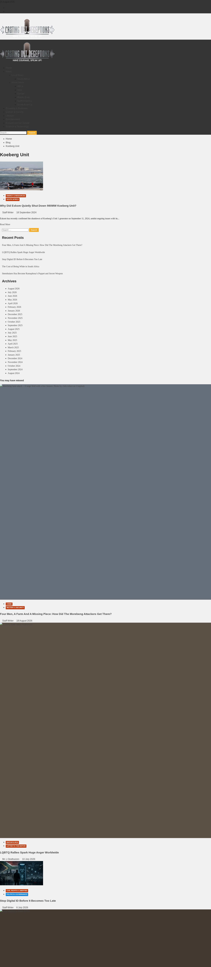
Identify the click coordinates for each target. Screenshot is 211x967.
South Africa (23, 79)
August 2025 (14, 329)
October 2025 (14, 322)
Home (9, 68)
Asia (19, 90)
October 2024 (14, 366)
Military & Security (15, 607)
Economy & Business (17, 108)
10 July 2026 (28, 859)
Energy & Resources (16, 196)
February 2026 (14, 307)
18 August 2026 (24, 620)
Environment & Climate (17, 123)
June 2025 (12, 336)
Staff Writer (8, 212)
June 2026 (12, 296)
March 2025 (13, 347)
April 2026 (13, 303)
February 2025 (14, 351)
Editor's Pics (12, 842)
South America (24, 104)
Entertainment (13, 119)
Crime (9, 604)
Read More (5, 224)
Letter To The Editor (16, 846)
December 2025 (15, 314)
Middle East (23, 97)
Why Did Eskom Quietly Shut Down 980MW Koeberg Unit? (38, 205)
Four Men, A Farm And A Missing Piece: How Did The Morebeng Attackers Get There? (42, 245)
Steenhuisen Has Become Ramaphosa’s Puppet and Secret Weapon (32, 273)
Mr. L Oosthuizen (11, 859)
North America (24, 101)
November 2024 (15, 362)
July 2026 (12, 292)
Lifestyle (10, 115)
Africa (20, 86)
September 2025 (15, 325)
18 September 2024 (26, 212)
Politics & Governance (17, 894)
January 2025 (14, 355)
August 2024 (14, 373)
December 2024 (15, 358)
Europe (21, 93)
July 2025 (12, 332)
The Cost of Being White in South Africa (20, 266)
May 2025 (12, 340)
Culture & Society (15, 112)
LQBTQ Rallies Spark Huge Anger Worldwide (23, 252)
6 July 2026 (22, 907)
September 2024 (15, 369)
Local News (17, 75)
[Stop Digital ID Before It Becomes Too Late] (21, 884)
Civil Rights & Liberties (17, 890)
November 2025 (15, 318)
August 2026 (14, 288)
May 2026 (12, 299)
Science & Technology (17, 126)
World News (17, 82)
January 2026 (14, 310)
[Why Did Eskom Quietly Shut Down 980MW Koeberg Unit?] (21, 189)
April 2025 (13, 343)
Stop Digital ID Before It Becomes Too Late (22, 259)
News (9, 71)
